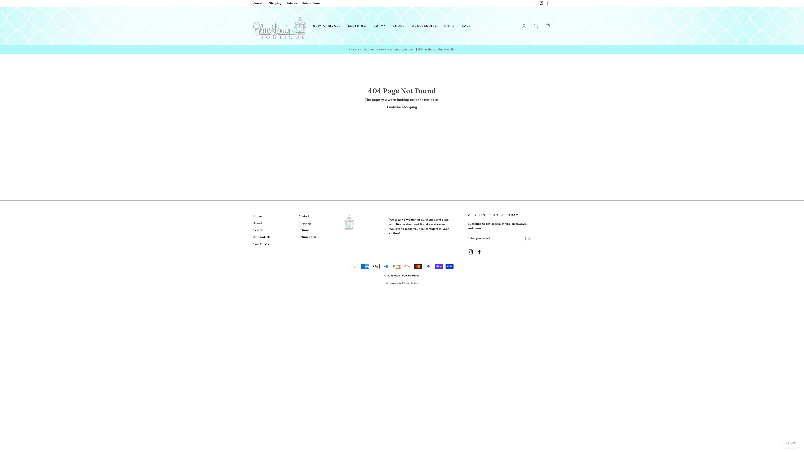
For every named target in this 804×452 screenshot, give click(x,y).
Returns (291, 3)
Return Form (311, 3)
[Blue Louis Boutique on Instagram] (470, 251)
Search (258, 230)
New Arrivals (327, 26)
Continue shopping (402, 107)
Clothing (357, 26)
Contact (258, 3)
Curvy (380, 26)
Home (257, 216)
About (257, 223)
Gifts (449, 26)
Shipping (275, 3)
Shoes (399, 26)
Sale (466, 26)
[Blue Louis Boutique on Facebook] (479, 251)
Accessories (424, 26)
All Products (262, 237)
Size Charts (261, 244)
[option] (402, 49)
